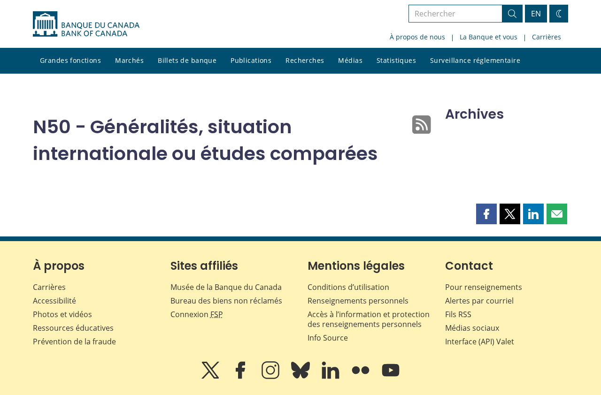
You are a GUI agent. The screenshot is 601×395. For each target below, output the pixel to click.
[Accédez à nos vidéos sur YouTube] (391, 377)
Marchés (129, 60)
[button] (486, 214)
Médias (350, 60)
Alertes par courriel (479, 301)
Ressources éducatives (73, 328)
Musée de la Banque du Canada (226, 287)
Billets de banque (187, 60)
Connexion (196, 314)
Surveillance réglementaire (475, 60)
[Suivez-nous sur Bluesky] (301, 377)
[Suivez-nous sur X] (211, 377)
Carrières (546, 36)
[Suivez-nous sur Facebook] (241, 377)
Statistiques (396, 60)
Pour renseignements (483, 287)
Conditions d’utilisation (348, 287)
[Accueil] (86, 24)
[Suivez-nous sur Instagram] (271, 377)
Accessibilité (54, 301)
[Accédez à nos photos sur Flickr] (362, 377)
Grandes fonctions (70, 60)
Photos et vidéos (62, 314)
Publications (251, 60)
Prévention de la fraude (74, 341)
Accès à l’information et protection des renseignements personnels (369, 319)
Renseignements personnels (358, 301)
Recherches (304, 60)
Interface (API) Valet (479, 341)
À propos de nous (417, 36)
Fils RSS (458, 314)
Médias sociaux (472, 328)
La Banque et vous (488, 36)
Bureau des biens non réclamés (226, 301)
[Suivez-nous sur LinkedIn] (331, 377)
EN (536, 13)
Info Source (328, 338)
